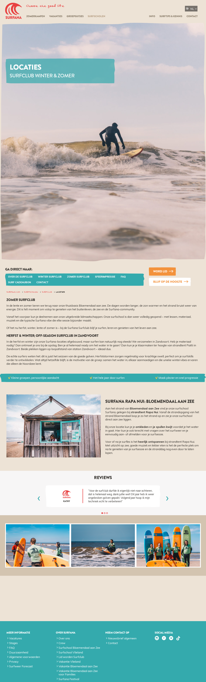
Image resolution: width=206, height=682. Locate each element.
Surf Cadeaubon (19, 282)
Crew (62, 643)
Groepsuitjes (75, 16)
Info (152, 16)
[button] (102, 513)
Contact (192, 16)
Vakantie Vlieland (69, 661)
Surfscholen (96, 16)
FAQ (123, 276)
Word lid (160, 271)
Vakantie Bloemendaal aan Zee (78, 666)
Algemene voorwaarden (24, 657)
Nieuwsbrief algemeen (122, 638)
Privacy (14, 661)
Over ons (64, 638)
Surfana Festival (69, 679)
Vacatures (15, 638)
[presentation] (38, 498)
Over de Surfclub (20, 276)
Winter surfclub (50, 276)
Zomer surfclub (78, 276)
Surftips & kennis (170, 16)
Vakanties (55, 16)
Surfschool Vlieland (71, 652)
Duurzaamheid (18, 652)
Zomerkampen (35, 16)
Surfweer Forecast (21, 666)
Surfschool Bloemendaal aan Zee (79, 647)
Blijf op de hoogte (167, 282)
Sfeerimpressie (105, 276)
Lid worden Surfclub (71, 657)
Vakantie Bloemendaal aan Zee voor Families (78, 672)
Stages (13, 643)
